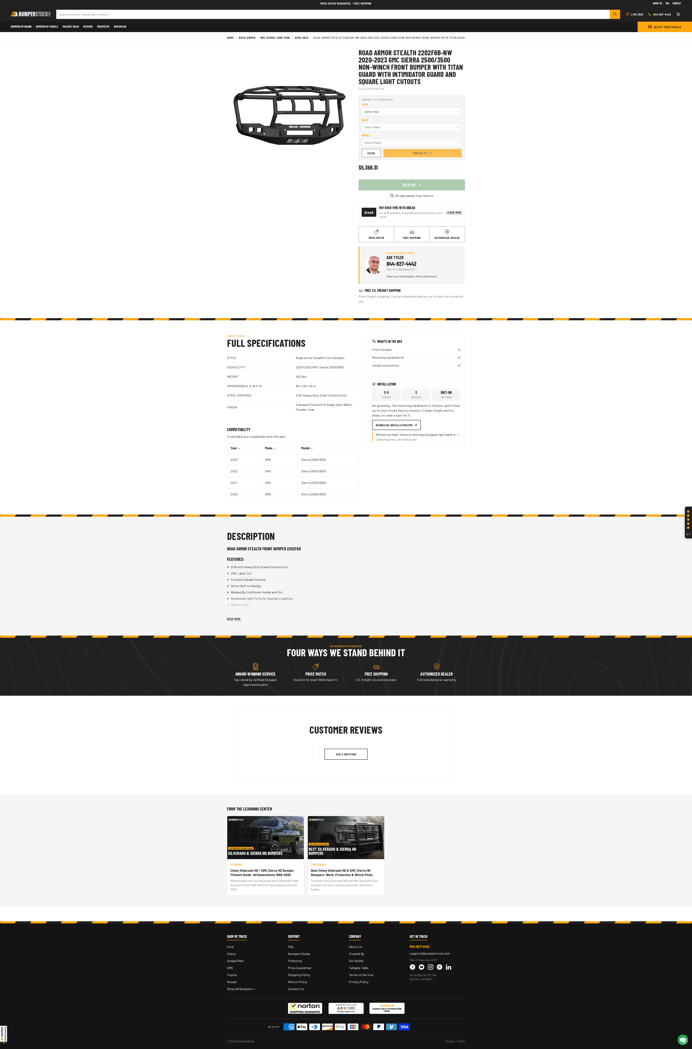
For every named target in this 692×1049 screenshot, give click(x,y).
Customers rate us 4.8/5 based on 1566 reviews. (387, 1009)
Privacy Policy (359, 982)
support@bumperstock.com (430, 953)
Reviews (88, 26)
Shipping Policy (299, 975)
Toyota (232, 975)
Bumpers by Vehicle (47, 26)
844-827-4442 (401, 263)
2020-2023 (302, 37)
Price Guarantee (299, 968)
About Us (657, 3)
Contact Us (296, 989)
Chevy (231, 954)
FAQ (290, 947)
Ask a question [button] (346, 754)
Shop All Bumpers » (241, 989)
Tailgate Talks (70, 26)
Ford (230, 947)
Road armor (247, 37)
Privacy (450, 1041)
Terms (461, 1041)
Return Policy (297, 982)
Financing (295, 961)
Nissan (232, 982)
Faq (667, 3)
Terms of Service (361, 975)
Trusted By (103, 26)
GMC (230, 968)
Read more (234, 618)
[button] (3, 1035)
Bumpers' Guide (299, 954)
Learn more (454, 212)
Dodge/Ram (235, 961)
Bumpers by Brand (21, 26)
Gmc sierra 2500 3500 (275, 37)
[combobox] (333, 14)
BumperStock (245, 1041)
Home (230, 37)
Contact (677, 3)
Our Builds (120, 26)
